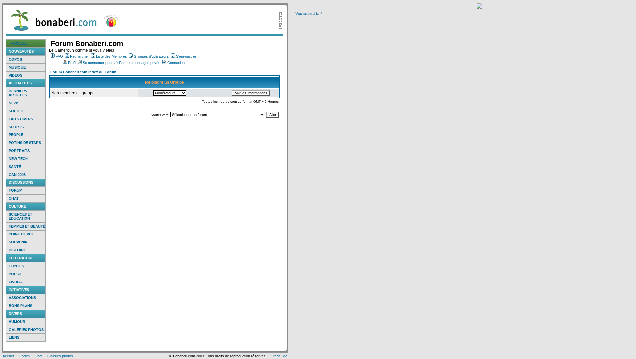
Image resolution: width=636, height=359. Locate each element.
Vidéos (15, 75)
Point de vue (21, 234)
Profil (72, 63)
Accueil (8, 356)
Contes (16, 266)
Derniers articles (18, 93)
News (14, 103)
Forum (15, 190)
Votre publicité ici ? (308, 13)
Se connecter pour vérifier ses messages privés (121, 63)
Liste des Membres (111, 56)
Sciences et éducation (20, 216)
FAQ (59, 56)
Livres (15, 282)
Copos (15, 59)
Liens (14, 337)
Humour (17, 322)
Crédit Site (279, 356)
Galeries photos (26, 330)
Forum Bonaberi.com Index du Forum (83, 72)
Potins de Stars (25, 143)
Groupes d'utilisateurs (151, 56)
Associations (22, 298)
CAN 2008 (17, 175)
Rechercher (79, 56)
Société (17, 111)
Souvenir (18, 242)
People (16, 135)
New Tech (18, 159)
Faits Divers (21, 119)
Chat (14, 198)
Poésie (15, 274)
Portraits (19, 151)
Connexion (176, 63)
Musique (17, 67)
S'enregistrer (186, 56)
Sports (16, 127)
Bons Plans (20, 306)
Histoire (17, 250)
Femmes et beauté (27, 226)
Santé (15, 167)
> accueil (18, 43)
